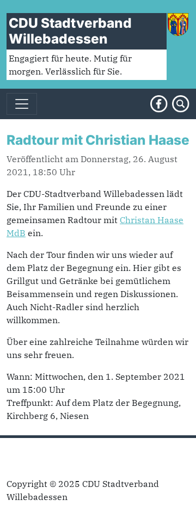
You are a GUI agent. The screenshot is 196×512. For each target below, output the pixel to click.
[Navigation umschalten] (22, 104)
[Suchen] (180, 102)
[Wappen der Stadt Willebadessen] (178, 23)
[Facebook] (159, 102)
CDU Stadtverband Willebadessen (70, 31)
